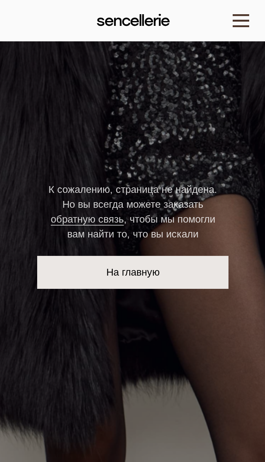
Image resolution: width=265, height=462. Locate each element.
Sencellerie (132, 21)
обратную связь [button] (87, 219)
